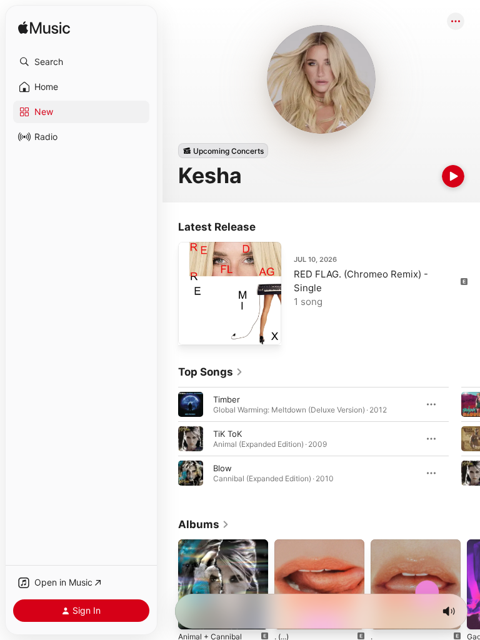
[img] (44, 28)
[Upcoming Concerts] (223, 150)
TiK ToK (227, 434)
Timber (226, 399)
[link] (210, 372)
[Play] (453, 176)
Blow (222, 468)
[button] (81, 61)
